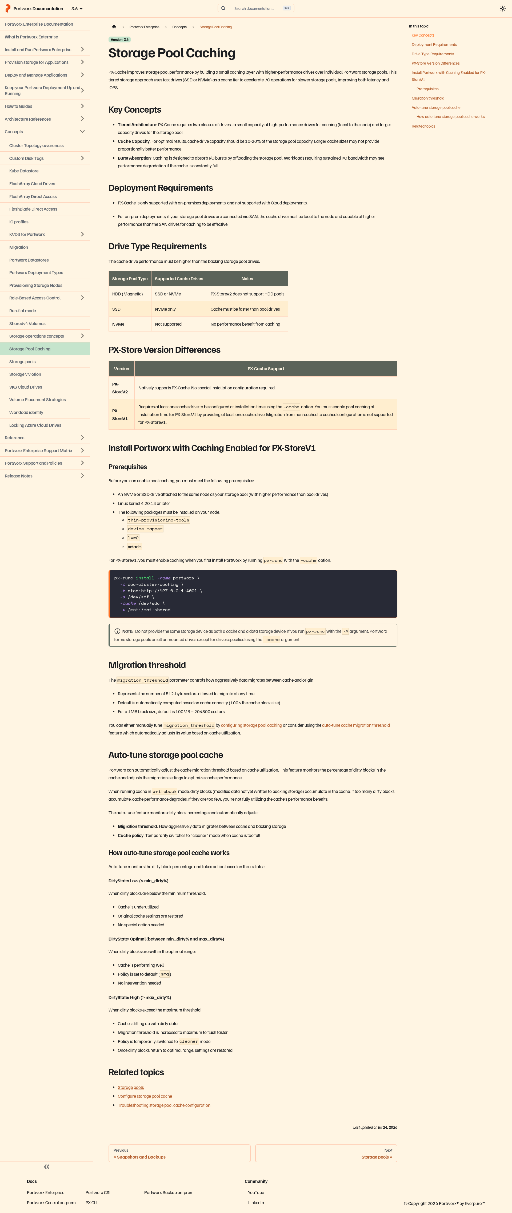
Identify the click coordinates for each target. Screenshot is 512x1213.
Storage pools (131, 1087)
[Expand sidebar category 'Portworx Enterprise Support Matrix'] (82, 450)
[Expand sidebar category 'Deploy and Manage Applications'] (82, 74)
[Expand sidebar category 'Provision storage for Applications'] (82, 62)
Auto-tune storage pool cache (436, 107)
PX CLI (91, 1202)
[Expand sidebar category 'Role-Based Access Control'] (82, 298)
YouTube (256, 1192)
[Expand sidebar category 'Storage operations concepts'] (82, 336)
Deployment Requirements (434, 44)
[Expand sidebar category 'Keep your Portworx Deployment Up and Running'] (82, 90)
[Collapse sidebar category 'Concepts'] (82, 131)
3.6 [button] (74, 8)
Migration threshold (428, 98)
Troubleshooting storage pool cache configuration (164, 1105)
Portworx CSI (98, 1192)
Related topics (423, 125)
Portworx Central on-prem (51, 1202)
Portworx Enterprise (45, 1192)
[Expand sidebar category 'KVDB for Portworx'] (82, 234)
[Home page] (114, 26)
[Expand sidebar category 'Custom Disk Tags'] (82, 158)
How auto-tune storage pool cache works (451, 116)
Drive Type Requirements (433, 53)
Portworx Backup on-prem (169, 1192)
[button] (45, 475)
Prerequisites (428, 88)
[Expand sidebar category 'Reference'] (82, 437)
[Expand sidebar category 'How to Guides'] (82, 106)
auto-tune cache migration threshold (356, 725)
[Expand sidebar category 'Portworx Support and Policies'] (82, 463)
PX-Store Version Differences (436, 63)
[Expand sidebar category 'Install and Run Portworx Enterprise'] (82, 49)
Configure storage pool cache (145, 1096)
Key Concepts (423, 35)
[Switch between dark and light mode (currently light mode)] (502, 8)
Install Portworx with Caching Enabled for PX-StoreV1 (449, 76)
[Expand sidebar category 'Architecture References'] (82, 118)
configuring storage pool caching (251, 725)
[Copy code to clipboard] (390, 577)
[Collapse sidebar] (46, 1166)
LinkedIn (256, 1202)
